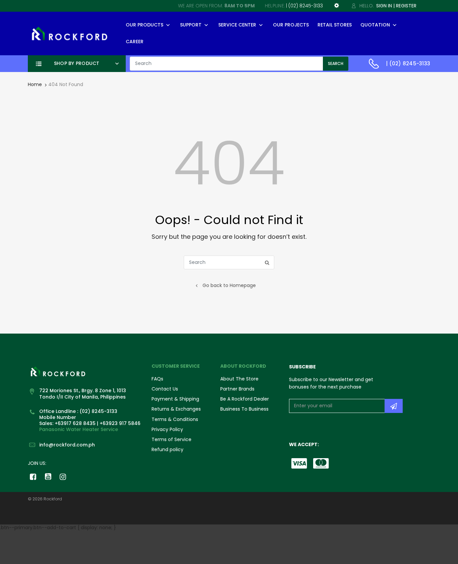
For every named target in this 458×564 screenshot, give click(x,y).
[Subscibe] (394, 406)
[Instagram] (63, 476)
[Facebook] (33, 476)
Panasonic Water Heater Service (78, 429)
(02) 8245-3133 (305, 5)
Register (406, 5)
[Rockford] (69, 33)
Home (35, 84)
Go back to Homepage (229, 285)
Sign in (384, 5)
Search (335, 63)
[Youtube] (48, 476)
